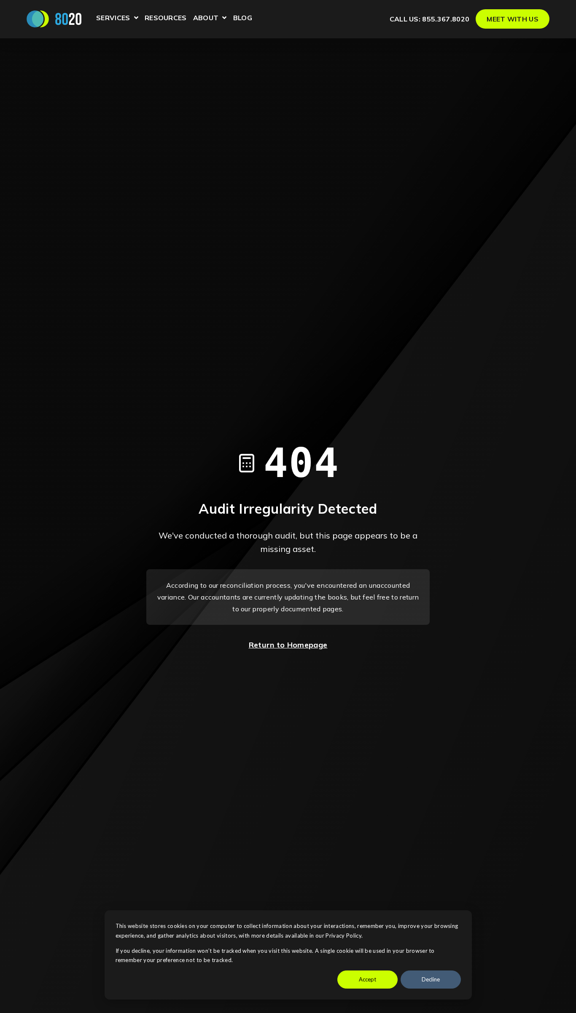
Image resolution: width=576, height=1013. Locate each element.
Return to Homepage (288, 645)
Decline (431, 979)
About (210, 19)
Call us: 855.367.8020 (430, 19)
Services (117, 19)
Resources (166, 18)
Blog (242, 18)
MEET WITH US (512, 19)
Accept (367, 979)
